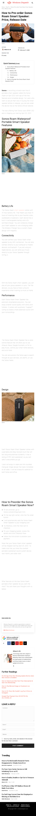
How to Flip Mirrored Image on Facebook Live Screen (16, 687)
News (24, 618)
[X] (13, 643)
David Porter (5, 790)
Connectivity (13, 73)
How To (8, 7)
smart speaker (19, 210)
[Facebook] (9, 643)
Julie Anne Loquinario (7, 765)
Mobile (19, 618)
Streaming (30, 618)
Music (3, 620)
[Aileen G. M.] (3, 49)
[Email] (25, 643)
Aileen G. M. (7, 49)
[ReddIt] (21, 643)
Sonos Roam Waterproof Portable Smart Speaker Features (17, 67)
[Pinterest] (17, 643)
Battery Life (13, 70)
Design (12, 77)
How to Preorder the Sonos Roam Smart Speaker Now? (17, 80)
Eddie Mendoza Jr (6, 773)
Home (3, 7)
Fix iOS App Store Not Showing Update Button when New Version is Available (18, 676)
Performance (13, 75)
